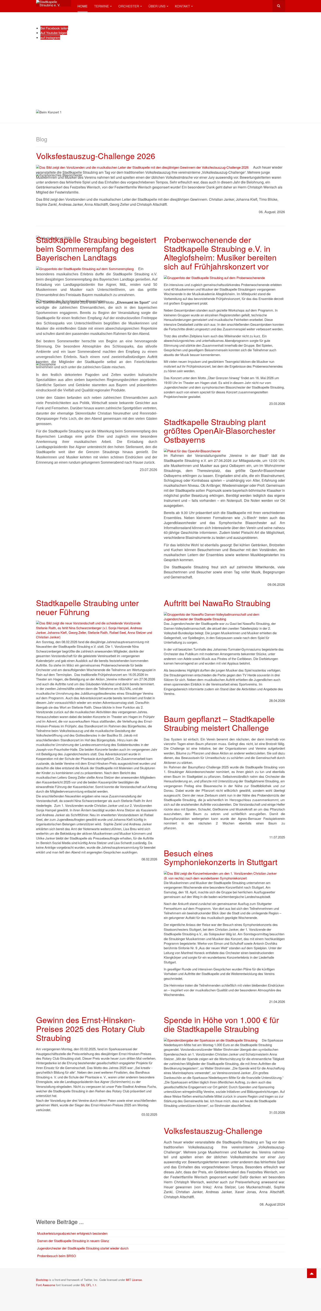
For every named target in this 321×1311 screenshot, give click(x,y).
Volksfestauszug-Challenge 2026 (95, 155)
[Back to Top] (311, 1273)
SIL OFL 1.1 (88, 1285)
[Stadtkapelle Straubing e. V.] (53, 3)
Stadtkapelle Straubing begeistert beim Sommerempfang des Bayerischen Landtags (96, 248)
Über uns (157, 6)
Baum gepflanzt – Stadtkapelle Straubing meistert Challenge (219, 723)
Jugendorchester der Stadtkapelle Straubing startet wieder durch (82, 1248)
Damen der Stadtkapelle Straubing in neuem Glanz (73, 1240)
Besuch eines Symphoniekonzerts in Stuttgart (220, 857)
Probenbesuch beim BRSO (56, 1255)
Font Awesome (45, 1285)
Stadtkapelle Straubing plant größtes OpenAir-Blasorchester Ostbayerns (219, 430)
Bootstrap (42, 1280)
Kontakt (182, 6)
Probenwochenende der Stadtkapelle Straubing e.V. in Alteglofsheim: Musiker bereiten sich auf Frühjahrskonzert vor (220, 253)
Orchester (128, 6)
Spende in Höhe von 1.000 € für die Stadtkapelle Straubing (221, 1024)
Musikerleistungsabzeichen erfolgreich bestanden (72, 1233)
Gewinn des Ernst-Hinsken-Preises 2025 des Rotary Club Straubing (90, 1028)
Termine (101, 6)
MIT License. (134, 1280)
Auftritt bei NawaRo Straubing (217, 602)
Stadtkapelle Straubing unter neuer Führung (87, 607)
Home (83, 6)
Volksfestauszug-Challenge (213, 1130)
